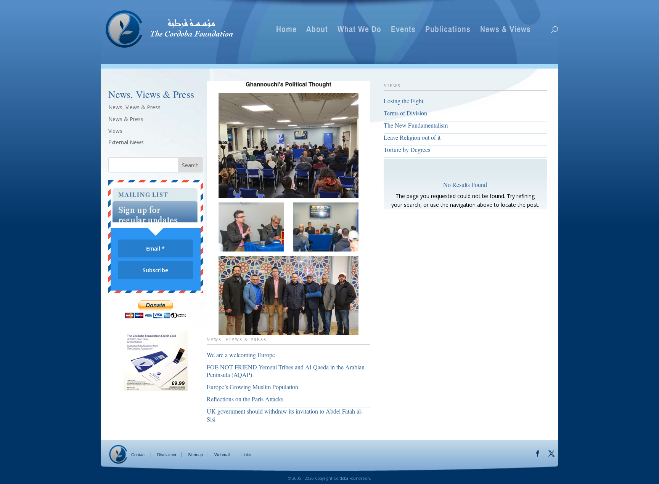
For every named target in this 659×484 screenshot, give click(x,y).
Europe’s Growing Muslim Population (252, 387)
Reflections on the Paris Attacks (245, 399)
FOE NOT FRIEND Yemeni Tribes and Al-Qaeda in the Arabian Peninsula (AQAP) (286, 371)
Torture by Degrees (407, 149)
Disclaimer (167, 454)
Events (403, 30)
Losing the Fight (403, 101)
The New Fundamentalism (416, 125)
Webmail (222, 454)
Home (286, 30)
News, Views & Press (134, 107)
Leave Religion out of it (412, 137)
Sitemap (195, 454)
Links (246, 454)
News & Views (505, 30)
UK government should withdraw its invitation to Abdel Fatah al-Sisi (285, 415)
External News (126, 142)
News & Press (125, 119)
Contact (138, 454)
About (317, 30)
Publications (448, 30)
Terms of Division (405, 113)
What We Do (359, 30)
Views (115, 130)
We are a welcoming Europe (241, 355)
